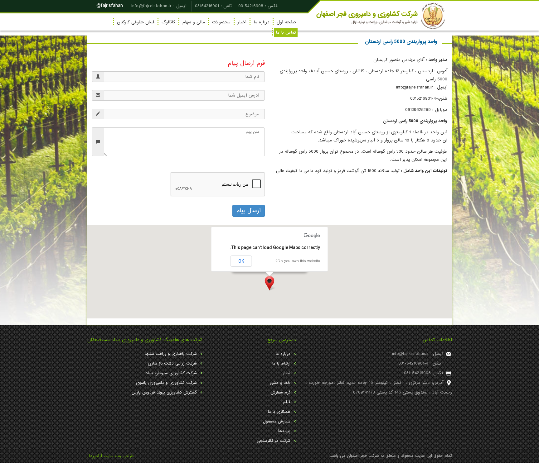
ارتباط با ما (281, 363)
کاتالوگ (168, 22)
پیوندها (284, 431)
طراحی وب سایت (119, 456)
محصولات (221, 22)
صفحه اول (286, 22)
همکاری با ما (279, 412)
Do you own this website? (297, 261)
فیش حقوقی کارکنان (135, 22)
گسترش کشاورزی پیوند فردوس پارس (164, 392)
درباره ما (262, 22)
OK (241, 261)
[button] (269, 283)
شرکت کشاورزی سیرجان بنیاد (171, 373)
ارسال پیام (248, 210)
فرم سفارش (280, 392)
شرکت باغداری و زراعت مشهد (171, 354)
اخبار (242, 22)
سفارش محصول (276, 421)
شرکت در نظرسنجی (273, 441)
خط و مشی (280, 383)
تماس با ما (286, 32)
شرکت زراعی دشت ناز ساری (172, 363)
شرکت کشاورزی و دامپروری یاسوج (166, 383)
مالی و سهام (193, 22)
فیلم (286, 402)
